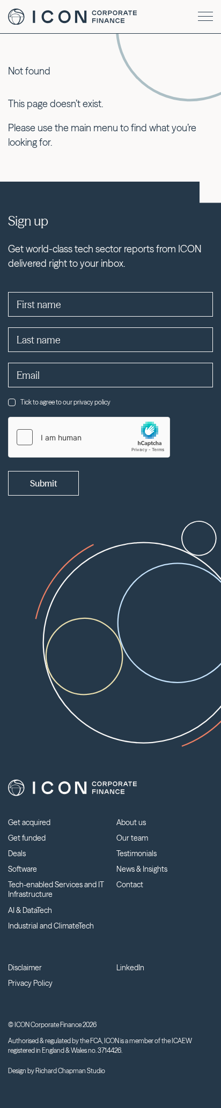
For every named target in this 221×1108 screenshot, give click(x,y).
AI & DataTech (30, 910)
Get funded (27, 838)
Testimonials (136, 853)
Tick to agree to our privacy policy (65, 402)
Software (22, 869)
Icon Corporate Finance (72, 17)
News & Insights (141, 869)
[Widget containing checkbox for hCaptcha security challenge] (89, 437)
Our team (132, 838)
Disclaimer (25, 967)
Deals (17, 853)
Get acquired (29, 822)
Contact (129, 884)
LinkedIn (130, 967)
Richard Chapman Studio (70, 1071)
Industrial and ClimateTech (51, 926)
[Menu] (205, 16)
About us (131, 822)
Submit (43, 483)
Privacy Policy (30, 983)
